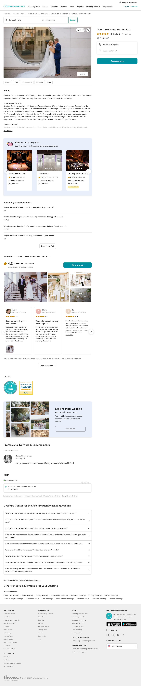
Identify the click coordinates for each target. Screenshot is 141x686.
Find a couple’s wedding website (83, 641)
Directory (7, 657)
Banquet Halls (33, 14)
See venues (70, 429)
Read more (8, 131)
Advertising (7, 633)
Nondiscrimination (10, 623)
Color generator (77, 626)
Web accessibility (9, 649)
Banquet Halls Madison (69, 496)
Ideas (72, 7)
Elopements (108, 7)
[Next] (88, 171)
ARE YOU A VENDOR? (129, 2)
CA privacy (7, 646)
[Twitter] (113, 635)
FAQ (16, 82)
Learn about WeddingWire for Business (85, 649)
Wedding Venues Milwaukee (13, 496)
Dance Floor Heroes (24, 456)
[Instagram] (123, 635)
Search (73, 20)
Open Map (85, 483)
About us (7, 617)
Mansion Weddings (111, 595)
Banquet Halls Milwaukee (33, 496)
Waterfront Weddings (99, 599)
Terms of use (8, 636)
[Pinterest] (118, 635)
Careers (6, 626)
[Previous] (6, 171)
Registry (80, 7)
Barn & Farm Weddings (11, 595)
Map (49, 82)
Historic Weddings (83, 599)
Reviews (27, 82)
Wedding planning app (80, 614)
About (7, 82)
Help (39, 639)
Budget (40, 623)
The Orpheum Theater (78, 174)
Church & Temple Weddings (13, 599)
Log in (126, 6)
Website (93, 7)
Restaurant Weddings (78, 595)
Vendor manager (43, 626)
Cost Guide (42, 636)
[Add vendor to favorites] (88, 30)
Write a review (77, 265)
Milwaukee (55, 14)
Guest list (41, 620)
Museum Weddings (32, 599)
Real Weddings (77, 630)
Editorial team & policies (12, 620)
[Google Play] (129, 626)
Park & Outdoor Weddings (65, 599)
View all (82, 74)
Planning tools (34, 7)
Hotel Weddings (27, 595)
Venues (45, 7)
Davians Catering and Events (30, 580)
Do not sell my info (10, 642)
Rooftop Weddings (95, 595)
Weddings (7, 14)
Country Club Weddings (59, 595)
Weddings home (9, 614)
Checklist (41, 617)
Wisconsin (45, 14)
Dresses (63, 7)
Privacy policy (8, 639)
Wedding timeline (78, 623)
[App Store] (113, 626)
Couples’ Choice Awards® (13, 663)
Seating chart (42, 630)
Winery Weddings (42, 595)
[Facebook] (108, 635)
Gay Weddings (9, 666)
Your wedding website (45, 614)
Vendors (54, 7)
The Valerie (43, 174)
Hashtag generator (78, 617)
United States (117, 646)
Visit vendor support (79, 652)
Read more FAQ (47, 246)
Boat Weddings (47, 599)
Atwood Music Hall (16, 174)
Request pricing (117, 61)
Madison (65, 14)
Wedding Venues (19, 14)
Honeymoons (77, 633)
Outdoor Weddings (116, 599)
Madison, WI (104, 38)
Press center (8, 630)
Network (39, 82)
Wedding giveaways (79, 620)
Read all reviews (46, 366)
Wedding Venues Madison (51, 496)
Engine (40, 633)
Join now (133, 6)
